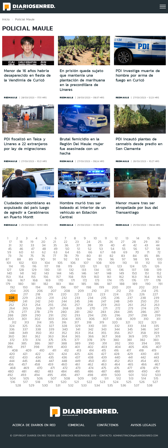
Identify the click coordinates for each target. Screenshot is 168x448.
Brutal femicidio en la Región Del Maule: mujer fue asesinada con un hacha (82, 146)
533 (84, 385)
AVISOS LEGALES (143, 425)
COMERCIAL (76, 425)
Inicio (6, 19)
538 (149, 385)
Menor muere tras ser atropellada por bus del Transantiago (137, 207)
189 (134, 283)
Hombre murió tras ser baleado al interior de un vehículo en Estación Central (83, 210)
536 (123, 385)
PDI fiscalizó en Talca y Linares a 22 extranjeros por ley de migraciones (25, 143)
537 (136, 385)
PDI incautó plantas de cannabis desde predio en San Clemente (139, 143)
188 (121, 283)
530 (45, 385)
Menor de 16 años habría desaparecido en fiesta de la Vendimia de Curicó (27, 75)
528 (18, 385)
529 (31, 385)
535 (110, 385)
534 (97, 385)
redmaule (10, 97)
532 (71, 385)
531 (58, 385)
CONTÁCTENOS (107, 425)
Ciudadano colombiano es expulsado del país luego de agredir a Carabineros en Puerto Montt (27, 210)
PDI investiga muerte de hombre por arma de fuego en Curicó (138, 75)
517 (25, 381)
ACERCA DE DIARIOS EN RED (34, 425)
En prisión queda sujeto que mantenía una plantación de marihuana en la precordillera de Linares (82, 80)
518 (37, 381)
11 (106, 238)
